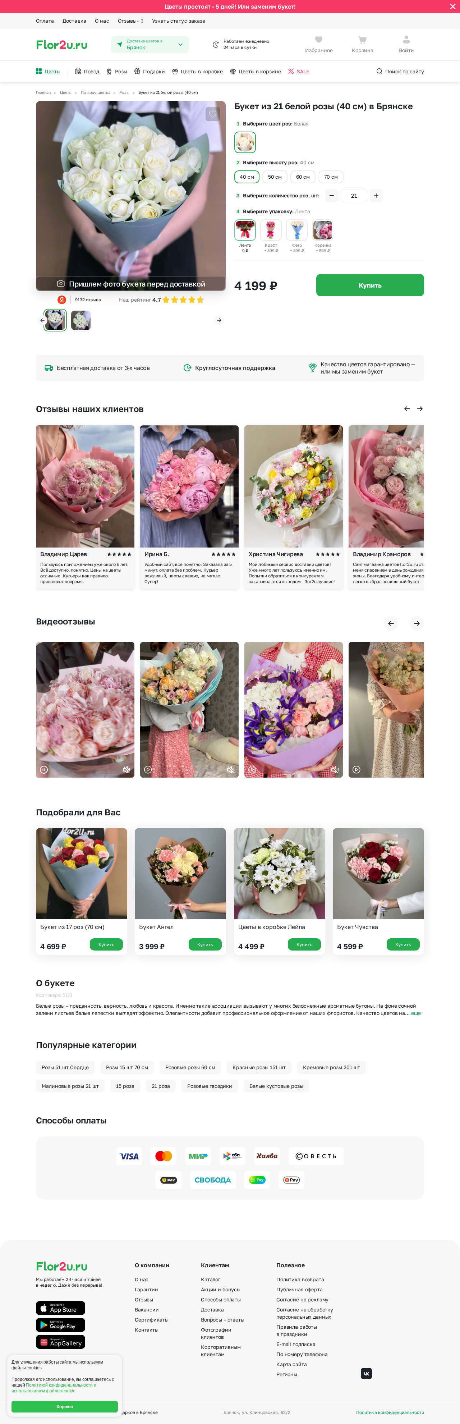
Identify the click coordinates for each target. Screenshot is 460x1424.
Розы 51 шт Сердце (65, 1067)
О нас (102, 21)
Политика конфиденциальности (390, 1412)
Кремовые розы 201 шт (331, 1067)
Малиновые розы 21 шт (70, 1086)
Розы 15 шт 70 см (127, 1067)
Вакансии (147, 1309)
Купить (370, 285)
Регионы (286, 1374)
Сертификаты (151, 1320)
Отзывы (130, 21)
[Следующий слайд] (219, 320)
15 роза (125, 1086)
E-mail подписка (296, 1344)
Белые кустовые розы (276, 1086)
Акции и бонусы (220, 1289)
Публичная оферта (299, 1289)
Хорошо (64, 1406)
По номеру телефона (301, 1354)
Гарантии (146, 1289)
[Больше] (376, 195)
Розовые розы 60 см (190, 1067)
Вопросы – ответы (222, 1320)
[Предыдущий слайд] (42, 320)
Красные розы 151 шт (259, 1067)
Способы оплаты (221, 1299)
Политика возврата (300, 1279)
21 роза (161, 1086)
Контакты (146, 1330)
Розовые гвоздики (209, 1086)
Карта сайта (291, 1364)
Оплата (45, 21)
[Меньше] (331, 195)
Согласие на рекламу (302, 1299)
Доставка (74, 21)
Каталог (210, 1279)
